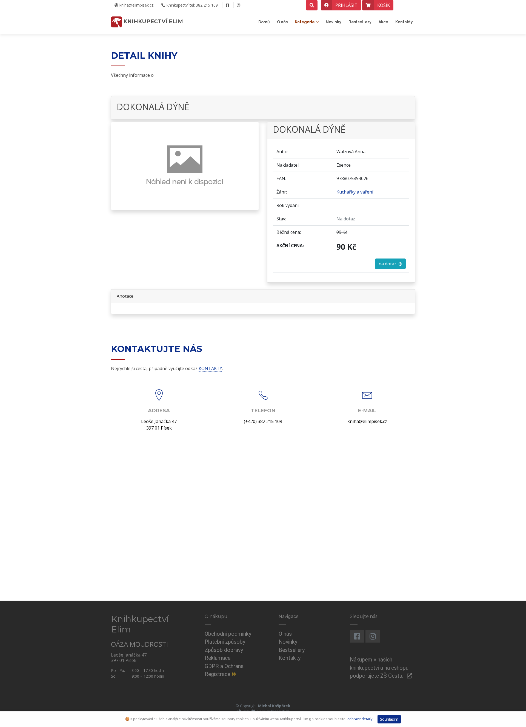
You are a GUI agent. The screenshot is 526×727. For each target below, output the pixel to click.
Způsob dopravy (224, 650)
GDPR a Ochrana (224, 666)
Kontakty (404, 22)
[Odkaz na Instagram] (238, 5)
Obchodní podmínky (228, 634)
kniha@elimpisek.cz (135, 5)
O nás (282, 22)
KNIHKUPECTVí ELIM (152, 21)
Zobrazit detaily (359, 718)
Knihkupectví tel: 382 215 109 (191, 5)
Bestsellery (359, 22)
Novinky (333, 22)
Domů (264, 22)
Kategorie (305, 22)
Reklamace (217, 658)
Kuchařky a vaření (354, 192)
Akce (383, 22)
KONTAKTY (210, 368)
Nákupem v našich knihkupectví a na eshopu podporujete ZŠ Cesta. (379, 668)
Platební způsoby (225, 642)
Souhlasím (389, 719)
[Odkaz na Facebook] (227, 5)
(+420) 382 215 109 (263, 421)
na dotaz (389, 264)
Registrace (218, 674)
